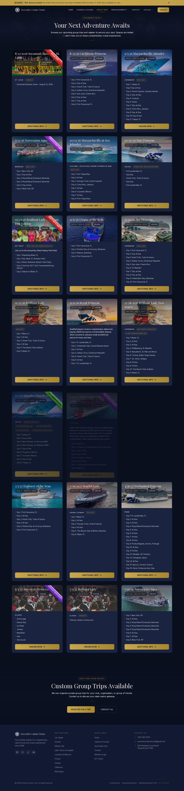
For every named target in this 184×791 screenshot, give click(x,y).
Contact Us (107, 709)
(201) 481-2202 (144, 737)
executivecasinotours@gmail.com (151, 741)
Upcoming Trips (101, 746)
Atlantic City (59, 746)
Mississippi (59, 771)
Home (70, 10)
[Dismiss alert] (169, 2)
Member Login (100, 754)
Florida (57, 759)
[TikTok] (28, 752)
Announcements (118, 10)
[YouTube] (33, 752)
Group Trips (102, 10)
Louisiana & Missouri (63, 754)
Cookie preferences (129, 783)
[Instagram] (22, 752)
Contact (136, 10)
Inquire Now (145, 126)
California (58, 767)
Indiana (58, 763)
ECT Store (99, 759)
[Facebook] (17, 752)
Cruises (58, 742)
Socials (147, 10)
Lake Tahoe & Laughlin (64, 750)
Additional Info (36, 126)
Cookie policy (115, 783)
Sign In (163, 10)
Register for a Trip (81, 709)
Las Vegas (59, 737)
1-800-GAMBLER (163, 783)
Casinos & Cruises (85, 10)
